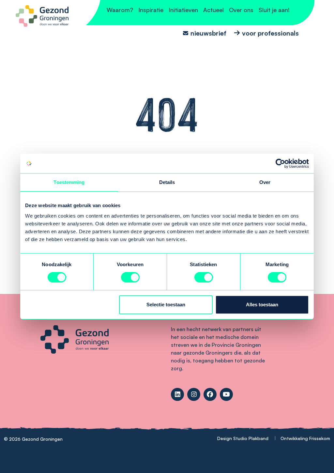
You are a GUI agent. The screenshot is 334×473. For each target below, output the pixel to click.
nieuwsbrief (208, 33)
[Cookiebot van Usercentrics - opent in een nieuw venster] (280, 163)
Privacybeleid (35, 452)
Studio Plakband (250, 438)
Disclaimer (120, 452)
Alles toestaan (262, 304)
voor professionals (270, 33)
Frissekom (319, 438)
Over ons (241, 9)
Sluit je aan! (274, 9)
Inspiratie (150, 9)
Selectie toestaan (165, 304)
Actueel (213, 9)
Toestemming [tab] (68, 182)
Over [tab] (264, 182)
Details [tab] (167, 182)
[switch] (130, 277)
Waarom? (120, 9)
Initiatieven (183, 9)
